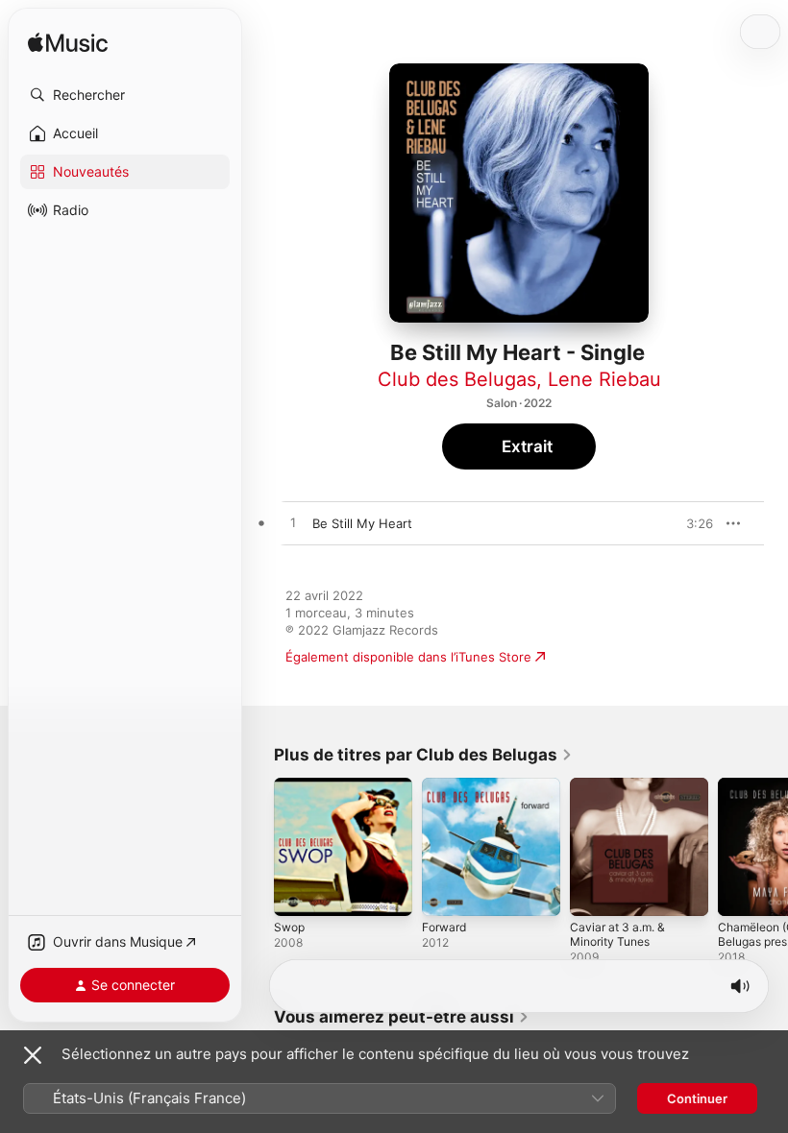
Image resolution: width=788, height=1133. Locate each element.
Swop (289, 927)
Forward (444, 927)
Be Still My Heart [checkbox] (362, 523)
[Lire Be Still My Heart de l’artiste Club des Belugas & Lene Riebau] (293, 523)
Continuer (697, 1098)
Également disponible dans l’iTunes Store (408, 656)
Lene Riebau (604, 379)
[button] (125, 95)
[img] (68, 44)
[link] (423, 754)
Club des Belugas (457, 379)
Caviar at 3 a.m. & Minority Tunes (617, 934)
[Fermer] (32, 1055)
